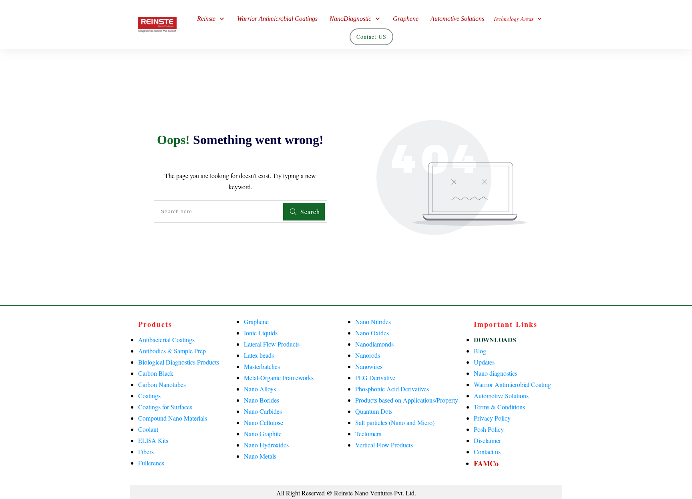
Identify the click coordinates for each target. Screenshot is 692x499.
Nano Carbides (263, 411)
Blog (480, 351)
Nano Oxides (372, 333)
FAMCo (486, 463)
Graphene (256, 321)
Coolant (148, 429)
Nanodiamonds (374, 344)
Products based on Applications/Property (406, 400)
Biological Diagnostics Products (178, 362)
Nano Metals (260, 456)
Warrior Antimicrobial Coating (512, 384)
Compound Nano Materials (172, 418)
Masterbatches (262, 366)
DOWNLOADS (495, 339)
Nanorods (367, 355)
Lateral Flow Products (272, 344)
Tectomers (368, 433)
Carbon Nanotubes (162, 384)
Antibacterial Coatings (166, 339)
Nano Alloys (260, 389)
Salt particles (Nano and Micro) (395, 422)
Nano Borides (261, 400)
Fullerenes (151, 463)
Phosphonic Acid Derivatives (392, 389)
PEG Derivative (375, 377)
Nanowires (368, 366)
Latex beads (259, 355)
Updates (484, 362)
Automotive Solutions (501, 395)
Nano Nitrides (373, 321)
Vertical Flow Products (384, 445)
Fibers (146, 451)
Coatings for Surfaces (165, 407)
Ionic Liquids (261, 333)
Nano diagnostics (495, 373)
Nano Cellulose (263, 422)
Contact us (487, 451)
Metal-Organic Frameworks (279, 377)
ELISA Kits (153, 440)
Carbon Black (155, 373)
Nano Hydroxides (266, 445)
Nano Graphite (263, 433)
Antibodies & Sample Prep (172, 351)
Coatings (149, 395)
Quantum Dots (373, 411)
